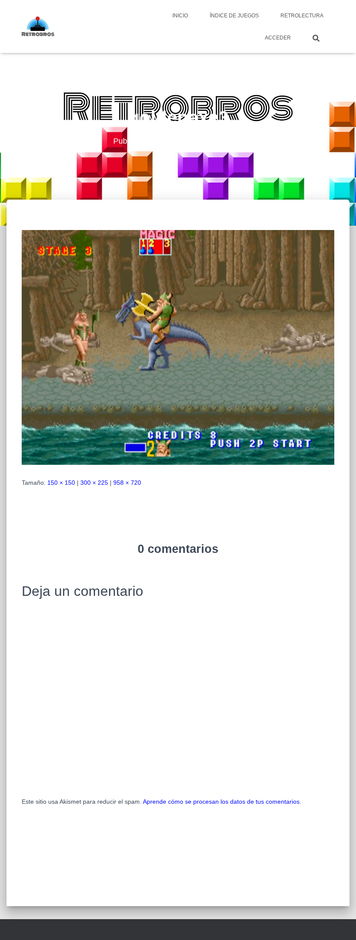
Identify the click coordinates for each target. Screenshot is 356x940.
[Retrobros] (38, 26)
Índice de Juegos (234, 16)
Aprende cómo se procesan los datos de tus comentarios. (222, 801)
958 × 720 (127, 482)
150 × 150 (61, 482)
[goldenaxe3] (178, 346)
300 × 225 (94, 482)
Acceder (278, 38)
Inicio (180, 16)
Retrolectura (301, 16)
